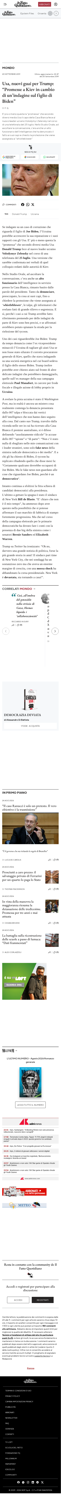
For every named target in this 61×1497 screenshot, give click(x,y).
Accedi (18, 1300)
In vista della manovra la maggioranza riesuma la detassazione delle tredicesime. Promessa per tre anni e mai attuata (21, 908)
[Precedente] (5, 631)
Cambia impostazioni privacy (19, 1401)
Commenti (11, 204)
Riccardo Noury (20, 621)
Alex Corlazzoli (12, 952)
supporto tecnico (42, 1355)
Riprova (30, 1368)
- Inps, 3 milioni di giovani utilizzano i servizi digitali (27, 1151)
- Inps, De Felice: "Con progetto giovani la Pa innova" (27, 1146)
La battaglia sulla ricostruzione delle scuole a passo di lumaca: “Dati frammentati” (22, 939)
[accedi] (55, 4)
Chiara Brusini (11, 923)
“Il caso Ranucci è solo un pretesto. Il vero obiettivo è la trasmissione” (29, 808)
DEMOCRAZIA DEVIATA (22, 715)
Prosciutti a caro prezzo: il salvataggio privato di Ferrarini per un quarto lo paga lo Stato (22, 876)
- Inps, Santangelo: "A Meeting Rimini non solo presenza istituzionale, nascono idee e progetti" (29, 1131)
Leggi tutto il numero (30, 1104)
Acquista (30, 726)
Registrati (43, 1300)
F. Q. (5, 108)
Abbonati (44, 4)
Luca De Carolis (11, 860)
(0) (21, 625)
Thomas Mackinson (13, 889)
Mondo (8, 68)
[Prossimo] (55, 631)
